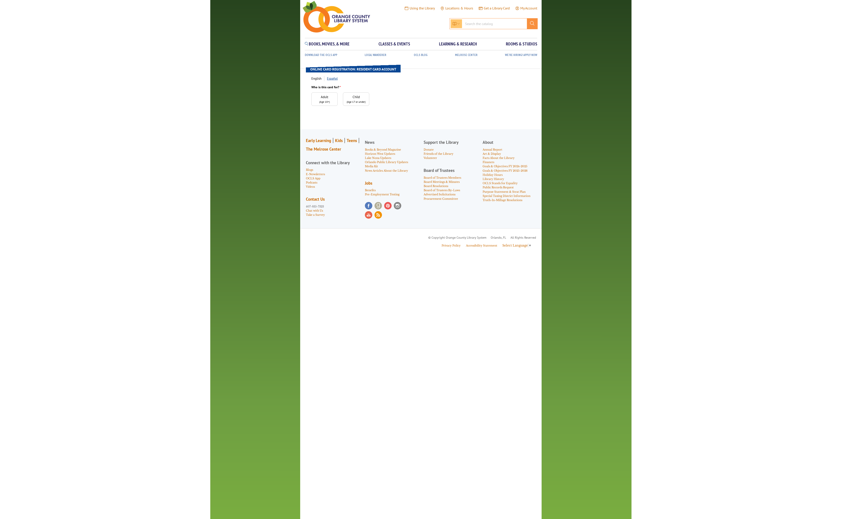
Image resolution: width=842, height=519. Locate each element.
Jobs (368, 183)
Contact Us (315, 199)
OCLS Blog (421, 55)
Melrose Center (466, 55)
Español (332, 78)
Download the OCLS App (321, 55)
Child (356, 99)
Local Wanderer (375, 55)
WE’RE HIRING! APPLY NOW (521, 55)
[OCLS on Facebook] (368, 205)
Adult (324, 99)
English (316, 78)
